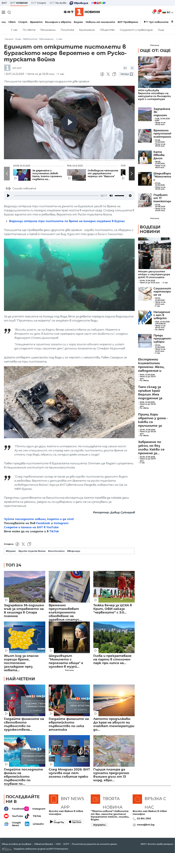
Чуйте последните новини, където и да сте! (39, 519)
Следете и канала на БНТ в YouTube (31, 527)
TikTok (54, 531)
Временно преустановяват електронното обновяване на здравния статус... (65, 611)
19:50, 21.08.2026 (147, 375)
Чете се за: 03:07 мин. (148, 460)
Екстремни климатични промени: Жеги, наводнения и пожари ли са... (151, 365)
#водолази (73, 551)
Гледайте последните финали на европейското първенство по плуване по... (23, 775)
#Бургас (11, 551)
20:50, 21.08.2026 (147, 430)
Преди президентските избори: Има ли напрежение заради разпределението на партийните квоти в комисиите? (162, 338)
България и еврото (58, 22)
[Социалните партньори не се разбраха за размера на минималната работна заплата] (145, 294)
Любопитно (30, 39)
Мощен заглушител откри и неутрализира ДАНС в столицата (154, 274)
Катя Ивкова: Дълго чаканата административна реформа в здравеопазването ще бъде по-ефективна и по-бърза (162, 155)
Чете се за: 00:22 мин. (160, 327)
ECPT (66, 844)
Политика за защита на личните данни (94, 844)
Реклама (69, 670)
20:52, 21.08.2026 (160, 299)
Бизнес (78, 22)
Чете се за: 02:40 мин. (148, 405)
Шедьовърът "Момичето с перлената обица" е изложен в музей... (66, 661)
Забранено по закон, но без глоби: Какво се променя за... (151, 447)
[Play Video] (69, 122)
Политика (67, 29)
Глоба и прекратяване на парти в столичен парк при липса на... (112, 659)
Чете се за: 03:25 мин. (160, 303)
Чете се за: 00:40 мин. (148, 433)
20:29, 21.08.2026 (147, 457)
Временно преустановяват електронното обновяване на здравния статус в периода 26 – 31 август (162, 133)
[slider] (55, 195)
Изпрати (99, 824)
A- (132, 68)
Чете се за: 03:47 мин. (148, 378)
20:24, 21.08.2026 (160, 346)
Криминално (87, 29)
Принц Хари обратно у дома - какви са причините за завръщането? (153, 420)
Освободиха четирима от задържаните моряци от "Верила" (103, 173)
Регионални (48, 29)
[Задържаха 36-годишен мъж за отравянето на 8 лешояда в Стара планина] (24, 587)
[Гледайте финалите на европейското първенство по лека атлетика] (69, 700)
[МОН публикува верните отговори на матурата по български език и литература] (154, 72)
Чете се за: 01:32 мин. (150, 283)
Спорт (23, 22)
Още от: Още (155, 50)
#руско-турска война (31, 551)
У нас (14, 29)
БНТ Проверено (128, 22)
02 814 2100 (144, 818)
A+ (125, 68)
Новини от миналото (100, 22)
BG (169, 12)
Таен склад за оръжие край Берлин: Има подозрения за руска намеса (150, 392)
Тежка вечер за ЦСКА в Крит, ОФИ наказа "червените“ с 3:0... (112, 609)
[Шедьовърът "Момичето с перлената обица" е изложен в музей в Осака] (69, 637)
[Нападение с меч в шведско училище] (145, 317)
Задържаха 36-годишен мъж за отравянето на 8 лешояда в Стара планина (24, 611)
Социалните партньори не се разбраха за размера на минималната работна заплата (162, 291)
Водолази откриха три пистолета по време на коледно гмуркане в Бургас (67, 221)
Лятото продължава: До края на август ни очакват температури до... (113, 724)
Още (161, 29)
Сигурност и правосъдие (136, 29)
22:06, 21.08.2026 (147, 281)
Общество (107, 29)
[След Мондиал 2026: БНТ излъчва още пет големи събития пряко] (69, 751)
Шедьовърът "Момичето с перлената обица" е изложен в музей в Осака (162, 176)
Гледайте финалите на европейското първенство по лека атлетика (69, 724)
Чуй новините (159, 22)
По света (29, 29)
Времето (36, 22)
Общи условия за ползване (16, 844)
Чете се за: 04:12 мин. (160, 350)
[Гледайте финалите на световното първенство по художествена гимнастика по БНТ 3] (24, 700)
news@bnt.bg (145, 824)
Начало (9, 39)
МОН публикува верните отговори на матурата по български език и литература (154, 95)
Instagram (61, 523)
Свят (12, 22)
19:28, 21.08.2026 (147, 402)
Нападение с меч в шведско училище (161, 315)
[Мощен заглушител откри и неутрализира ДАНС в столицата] (154, 253)
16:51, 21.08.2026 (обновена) (162, 323)
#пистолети (56, 551)
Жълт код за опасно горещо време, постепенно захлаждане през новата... (21, 661)
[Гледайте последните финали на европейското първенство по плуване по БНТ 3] (24, 751)
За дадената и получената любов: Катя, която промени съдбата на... (47, 175)
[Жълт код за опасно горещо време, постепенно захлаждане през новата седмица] (24, 637)
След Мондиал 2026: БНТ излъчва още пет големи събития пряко (69, 773)
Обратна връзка (43, 844)
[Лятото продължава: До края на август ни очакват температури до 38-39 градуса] (114, 700)
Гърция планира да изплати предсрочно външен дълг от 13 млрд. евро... (111, 775)
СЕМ (58, 844)
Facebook (43, 523)
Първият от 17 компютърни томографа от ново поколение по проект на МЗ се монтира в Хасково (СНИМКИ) (162, 198)
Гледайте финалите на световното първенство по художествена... (24, 724)
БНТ (4, 2)
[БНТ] (8, 68)
